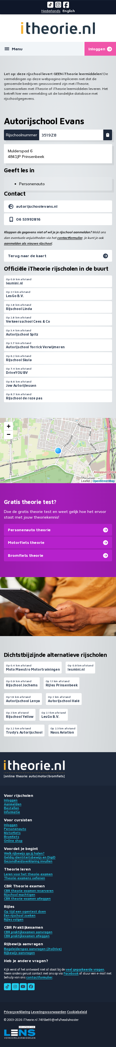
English (69, 11)
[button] (58, 450)
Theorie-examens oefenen (24, 878)
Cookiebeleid (77, 1012)
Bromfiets (11, 837)
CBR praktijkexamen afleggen (27, 936)
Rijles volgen (13, 919)
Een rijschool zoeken (19, 915)
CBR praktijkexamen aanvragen (28, 932)
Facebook (71, 973)
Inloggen (10, 800)
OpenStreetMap (104, 481)
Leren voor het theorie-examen (28, 874)
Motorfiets (12, 833)
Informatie (12, 812)
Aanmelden (12, 804)
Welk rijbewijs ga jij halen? (24, 853)
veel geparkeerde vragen (85, 969)
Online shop (13, 841)
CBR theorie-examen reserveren (28, 891)
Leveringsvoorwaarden (48, 1012)
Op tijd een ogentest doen (25, 911)
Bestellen (11, 808)
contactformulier (69, 238)
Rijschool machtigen (19, 895)
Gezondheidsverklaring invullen (28, 861)
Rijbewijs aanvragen (19, 953)
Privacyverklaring (17, 1012)
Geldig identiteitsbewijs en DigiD (29, 857)
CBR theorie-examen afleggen (27, 899)
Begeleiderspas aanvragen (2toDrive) (33, 949)
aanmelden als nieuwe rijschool (28, 243)
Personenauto (15, 829)
